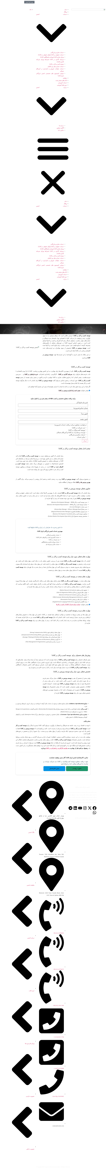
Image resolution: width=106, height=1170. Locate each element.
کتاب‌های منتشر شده (61, 80)
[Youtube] (80, 808)
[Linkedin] (75, 808)
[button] (53, 165)
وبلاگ (65, 12)
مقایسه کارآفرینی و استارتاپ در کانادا (57, 748)
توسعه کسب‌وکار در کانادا (76, 430)
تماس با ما (61, 130)
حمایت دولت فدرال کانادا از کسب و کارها (68, 604)
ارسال (85, 441)
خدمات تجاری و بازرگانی (57, 52)
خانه (65, 9)
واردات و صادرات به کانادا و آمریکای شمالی (70, 432)
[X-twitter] (90, 808)
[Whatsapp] (94, 812)
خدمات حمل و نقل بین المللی (56, 66)
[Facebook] (94, 808)
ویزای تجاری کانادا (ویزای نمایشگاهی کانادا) (52, 57)
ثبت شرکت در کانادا (78, 428)
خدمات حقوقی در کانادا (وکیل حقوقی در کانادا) (51, 55)
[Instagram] (85, 808)
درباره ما (61, 125)
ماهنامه (65, 78)
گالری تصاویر (60, 128)
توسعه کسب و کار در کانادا (56, 64)
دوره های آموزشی (62, 85)
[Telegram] (70, 808)
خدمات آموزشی (62, 83)
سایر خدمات (81, 437)
